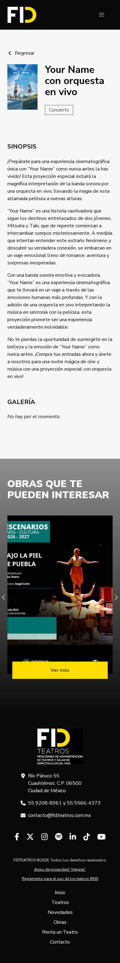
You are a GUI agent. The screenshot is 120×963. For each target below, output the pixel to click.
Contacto (60, 942)
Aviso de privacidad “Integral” (60, 869)
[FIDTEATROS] (22, 15)
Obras (60, 922)
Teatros (60, 902)
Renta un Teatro (60, 932)
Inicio (60, 892)
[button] (101, 15)
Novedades (60, 912)
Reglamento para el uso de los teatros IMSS (60, 878)
